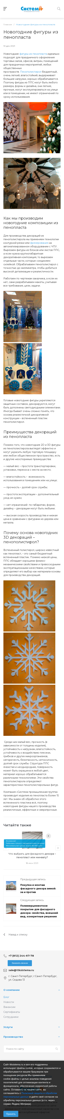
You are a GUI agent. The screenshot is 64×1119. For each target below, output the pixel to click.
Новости (8, 1002)
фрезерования (39, 242)
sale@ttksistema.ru (21, 970)
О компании (11, 990)
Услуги (8, 1027)
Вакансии (9, 1007)
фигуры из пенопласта (33, 53)
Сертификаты (11, 1011)
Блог (6, 997)
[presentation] (6, 848)
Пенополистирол (30, 71)
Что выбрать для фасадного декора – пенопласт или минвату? (32, 855)
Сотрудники (10, 1016)
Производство (13, 1036)
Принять (11, 1114)
